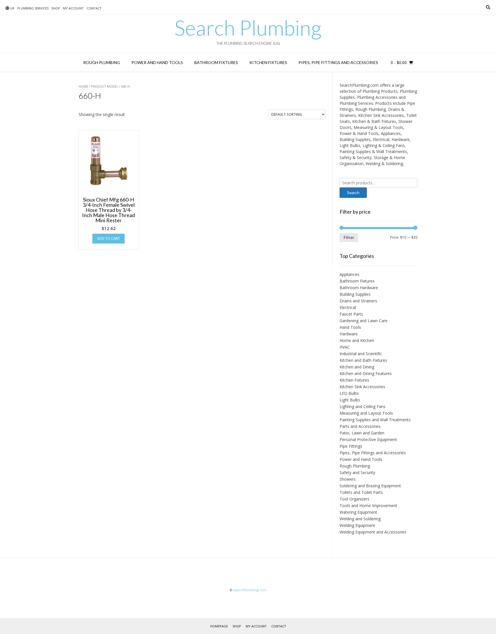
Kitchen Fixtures (268, 62)
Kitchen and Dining (357, 367)
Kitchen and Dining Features (366, 373)
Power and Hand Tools (157, 62)
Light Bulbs (350, 400)
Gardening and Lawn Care (364, 320)
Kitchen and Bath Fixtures (363, 360)
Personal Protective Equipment (368, 439)
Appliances (349, 274)
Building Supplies (355, 294)
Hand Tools (350, 327)
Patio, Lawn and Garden (362, 433)
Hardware (349, 334)
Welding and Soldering (360, 518)
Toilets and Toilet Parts (361, 492)
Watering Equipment (358, 512)
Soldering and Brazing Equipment (370, 485)
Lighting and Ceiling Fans (362, 406)
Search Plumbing (248, 27)
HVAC (345, 347)
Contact (94, 8)
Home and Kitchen (357, 340)
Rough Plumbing (101, 62)
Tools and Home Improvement (368, 505)
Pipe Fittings (351, 446)
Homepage (219, 626)
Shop (55, 8)
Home (83, 86)
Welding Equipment (357, 525)
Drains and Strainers (358, 301)
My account (73, 8)
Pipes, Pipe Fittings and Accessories (338, 62)
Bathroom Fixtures (216, 62)
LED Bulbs (349, 393)
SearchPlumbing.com (249, 590)
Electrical (348, 307)
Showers (348, 479)
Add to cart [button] (108, 238)
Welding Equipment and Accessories (373, 532)
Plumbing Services (33, 8)
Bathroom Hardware (359, 287)
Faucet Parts (351, 314)
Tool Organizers (354, 499)
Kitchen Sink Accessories (362, 386)
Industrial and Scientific (361, 353)
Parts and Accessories (360, 426)
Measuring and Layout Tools (366, 413)
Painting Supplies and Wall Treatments (375, 419)
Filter (349, 237)
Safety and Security (357, 472)
